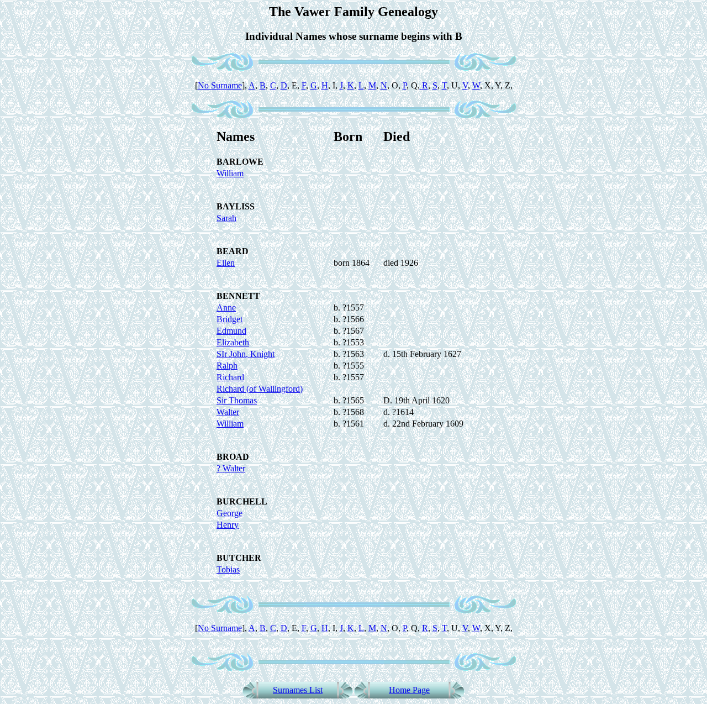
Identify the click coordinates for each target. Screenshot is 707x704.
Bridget (229, 319)
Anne (226, 307)
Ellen (226, 262)
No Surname (220, 85)
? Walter (231, 468)
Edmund (231, 330)
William (230, 173)
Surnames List (298, 690)
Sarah (226, 218)
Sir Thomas (237, 400)
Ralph (227, 365)
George (229, 513)
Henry (228, 524)
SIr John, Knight (246, 354)
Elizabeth (233, 342)
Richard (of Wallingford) (260, 388)
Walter (228, 412)
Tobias (228, 569)
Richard (230, 377)
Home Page (409, 690)
